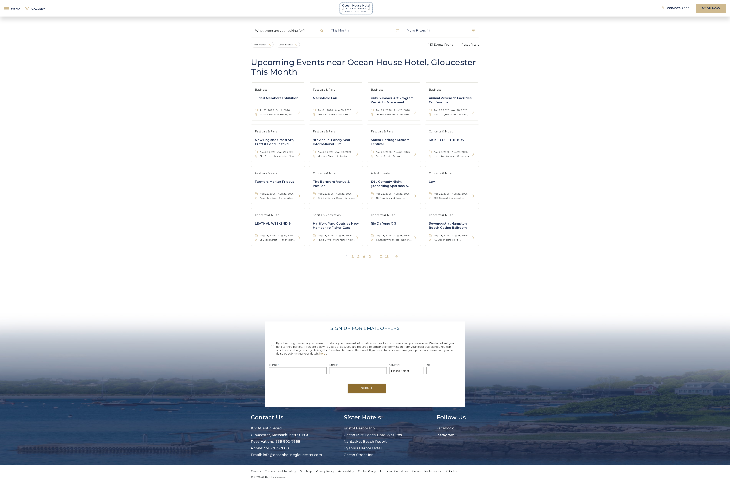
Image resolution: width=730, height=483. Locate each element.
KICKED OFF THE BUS (446, 140)
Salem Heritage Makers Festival (390, 142)
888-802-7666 (678, 8)
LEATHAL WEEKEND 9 (273, 223)
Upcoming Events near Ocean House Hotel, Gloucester (363, 67)
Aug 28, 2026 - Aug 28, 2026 (451, 151)
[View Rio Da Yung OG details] (415, 238)
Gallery (38, 8)
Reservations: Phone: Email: (286, 441)
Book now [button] (711, 8)
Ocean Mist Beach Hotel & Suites (373, 435)
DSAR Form (452, 471)
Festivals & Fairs (324, 89)
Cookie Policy (367, 471)
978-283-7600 (276, 448)
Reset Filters (470, 44)
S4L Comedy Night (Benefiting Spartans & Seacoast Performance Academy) (390, 184)
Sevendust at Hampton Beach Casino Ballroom (448, 226)
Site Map (306, 471)
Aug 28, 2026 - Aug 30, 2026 (393, 151)
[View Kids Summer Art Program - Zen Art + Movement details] (415, 112)
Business (261, 89)
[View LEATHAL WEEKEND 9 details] (299, 238)
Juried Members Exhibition (276, 98)
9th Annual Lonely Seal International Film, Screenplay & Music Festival (336, 142)
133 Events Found (440, 44)
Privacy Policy (325, 471)
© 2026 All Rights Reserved (269, 477)
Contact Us (267, 417)
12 (387, 256)
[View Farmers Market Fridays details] (299, 196)
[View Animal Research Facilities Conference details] (473, 112)
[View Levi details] (473, 196)
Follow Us (451, 417)
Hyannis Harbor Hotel (363, 448)
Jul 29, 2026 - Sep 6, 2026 (275, 110)
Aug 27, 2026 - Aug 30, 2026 (335, 151)
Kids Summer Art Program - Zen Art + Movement (393, 100)
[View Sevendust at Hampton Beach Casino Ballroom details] (473, 238)
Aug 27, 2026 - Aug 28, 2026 (450, 110)
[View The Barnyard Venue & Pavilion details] (357, 196)
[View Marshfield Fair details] (357, 112)
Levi (432, 182)
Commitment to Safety (280, 471)
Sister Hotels (362, 417)
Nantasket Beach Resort (365, 441)
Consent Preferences (426, 471)
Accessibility (346, 471)
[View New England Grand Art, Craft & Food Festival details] (299, 154)
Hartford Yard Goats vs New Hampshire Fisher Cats (336, 226)
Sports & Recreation (327, 215)
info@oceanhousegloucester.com (292, 455)
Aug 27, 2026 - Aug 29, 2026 (276, 151)
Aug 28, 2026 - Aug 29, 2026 (277, 235)
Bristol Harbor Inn (359, 428)
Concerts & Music (441, 131)
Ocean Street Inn (359, 455)
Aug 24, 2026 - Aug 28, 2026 (393, 110)
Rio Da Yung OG (383, 223)
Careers (256, 471)
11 (381, 256)
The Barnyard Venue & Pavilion (331, 184)
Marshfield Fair (325, 98)
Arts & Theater (381, 173)
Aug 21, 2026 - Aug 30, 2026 (334, 110)
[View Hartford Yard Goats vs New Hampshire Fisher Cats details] (357, 238)
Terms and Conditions (394, 471)
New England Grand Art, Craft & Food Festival (274, 142)
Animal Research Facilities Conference (450, 100)
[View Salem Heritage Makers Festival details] (415, 154)
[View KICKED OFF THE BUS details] (473, 154)
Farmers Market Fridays (274, 182)
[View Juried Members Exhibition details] (299, 112)
